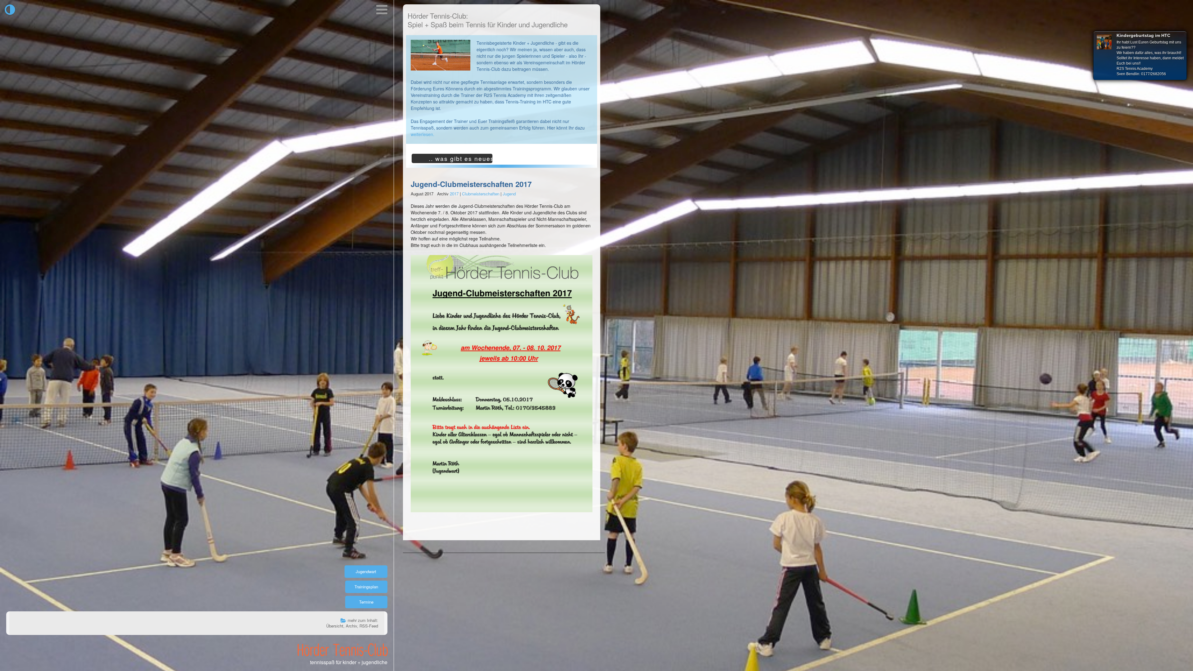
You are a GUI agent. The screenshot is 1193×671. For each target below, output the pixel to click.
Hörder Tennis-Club (342, 649)
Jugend (509, 194)
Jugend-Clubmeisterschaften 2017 (471, 184)
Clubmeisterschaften (480, 194)
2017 (454, 194)
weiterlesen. (422, 134)
